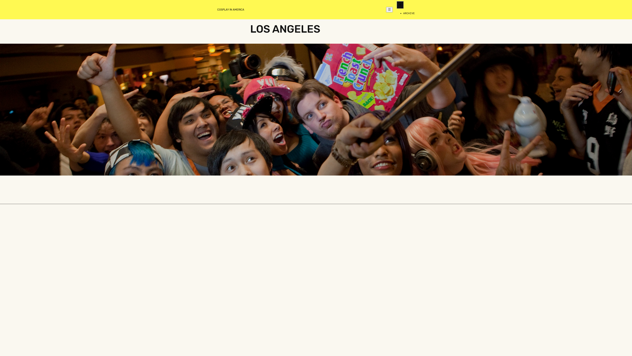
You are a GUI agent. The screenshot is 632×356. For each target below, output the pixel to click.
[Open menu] (389, 9)
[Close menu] (400, 5)
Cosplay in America (230, 9)
